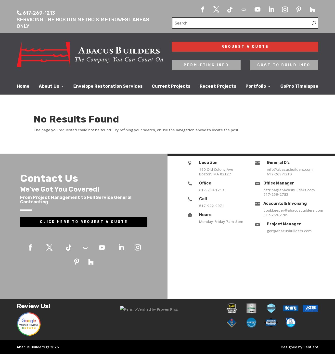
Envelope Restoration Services (108, 86)
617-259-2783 (275, 194)
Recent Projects (218, 86)
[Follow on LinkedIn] (271, 9)
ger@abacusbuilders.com (289, 230)
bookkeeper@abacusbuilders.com (293, 210)
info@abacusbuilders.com (290, 169)
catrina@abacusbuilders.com (289, 189)
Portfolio (255, 86)
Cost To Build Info (283, 65)
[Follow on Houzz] (312, 9)
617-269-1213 (211, 189)
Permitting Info (206, 65)
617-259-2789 (275, 214)
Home (23, 86)
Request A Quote (245, 47)
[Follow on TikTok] (230, 9)
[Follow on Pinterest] (299, 9)
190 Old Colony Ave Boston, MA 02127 (216, 171)
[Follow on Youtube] (257, 9)
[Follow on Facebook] (202, 9)
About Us (49, 86)
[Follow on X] (216, 9)
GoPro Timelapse (299, 86)
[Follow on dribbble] (244, 9)
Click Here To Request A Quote (84, 222)
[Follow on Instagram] (285, 9)
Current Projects (171, 86)
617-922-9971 (211, 205)
